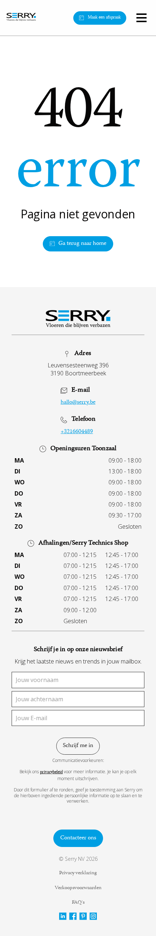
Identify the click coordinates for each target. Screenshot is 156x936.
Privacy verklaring (78, 873)
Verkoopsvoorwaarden (78, 888)
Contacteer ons (78, 838)
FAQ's (78, 903)
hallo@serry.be (78, 403)
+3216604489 (77, 432)
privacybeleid (51, 773)
